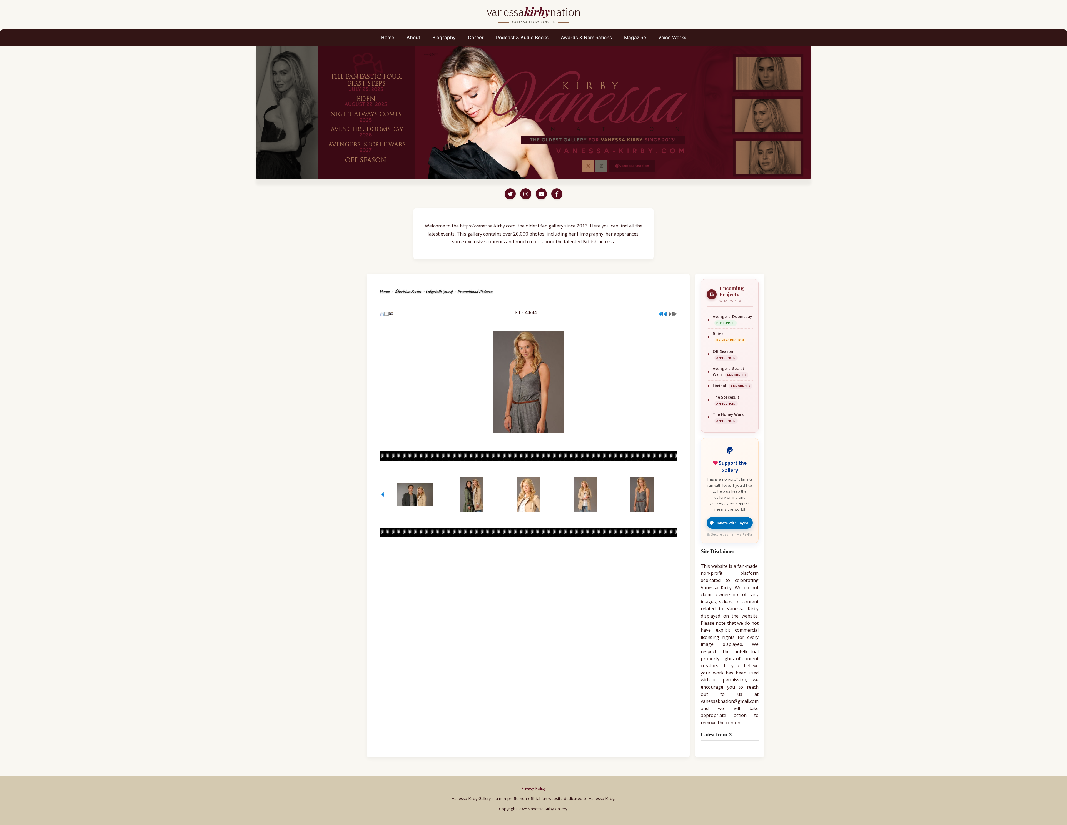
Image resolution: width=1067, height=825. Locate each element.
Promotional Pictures (474, 291)
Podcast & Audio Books (522, 37)
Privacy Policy (533, 788)
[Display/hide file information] (386, 312)
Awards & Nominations (586, 37)
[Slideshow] (391, 312)
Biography (444, 37)
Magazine (635, 37)
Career (476, 37)
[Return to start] (660, 312)
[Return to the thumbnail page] (382, 312)
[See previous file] (665, 312)
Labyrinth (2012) (439, 291)
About (413, 37)
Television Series (407, 291)
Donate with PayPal (732, 522)
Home (387, 37)
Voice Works (672, 37)
